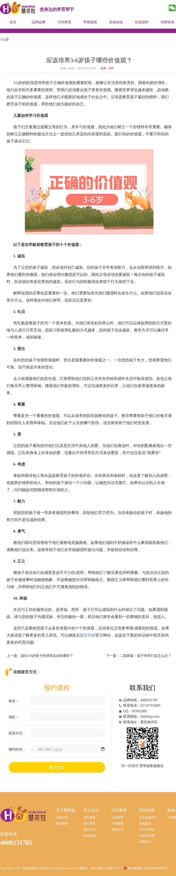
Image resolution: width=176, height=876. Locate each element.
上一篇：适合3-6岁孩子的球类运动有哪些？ (40, 655)
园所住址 (117, 829)
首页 (12, 22)
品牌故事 (39, 22)
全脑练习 (145, 841)
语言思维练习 (148, 817)
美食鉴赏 (145, 823)
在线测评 (142, 22)
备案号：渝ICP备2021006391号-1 (101, 868)
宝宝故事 (89, 817)
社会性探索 (146, 835)
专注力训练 (146, 829)
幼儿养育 (89, 823)
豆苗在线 (116, 22)
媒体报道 (89, 835)
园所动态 (89, 829)
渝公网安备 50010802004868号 (147, 868)
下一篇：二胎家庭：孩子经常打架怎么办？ (138, 655)
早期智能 (90, 22)
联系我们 (62, 823)
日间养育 (64, 22)
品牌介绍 (62, 817)
